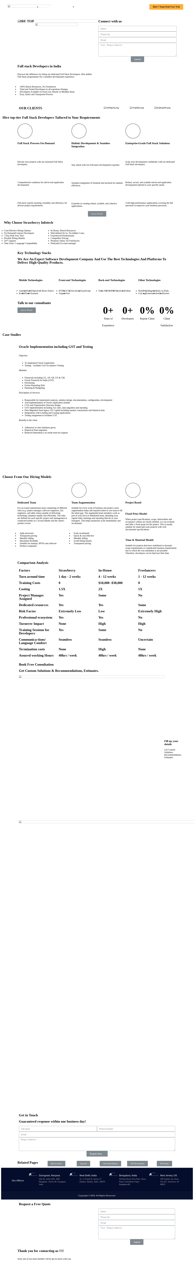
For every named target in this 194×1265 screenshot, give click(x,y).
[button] (166, 7)
